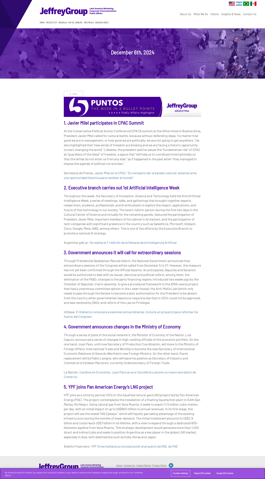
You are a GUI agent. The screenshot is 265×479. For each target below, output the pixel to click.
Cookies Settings (180, 473)
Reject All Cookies (202, 473)
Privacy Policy (159, 465)
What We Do (201, 14)
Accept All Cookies (225, 473)
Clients (214, 14)
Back (74, 94)
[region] (132, 473)
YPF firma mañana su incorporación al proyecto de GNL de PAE (134, 446)
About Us (185, 14)
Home (119, 465)
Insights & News (231, 14)
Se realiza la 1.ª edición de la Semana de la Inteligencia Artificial (133, 242)
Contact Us (249, 14)
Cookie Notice (143, 465)
